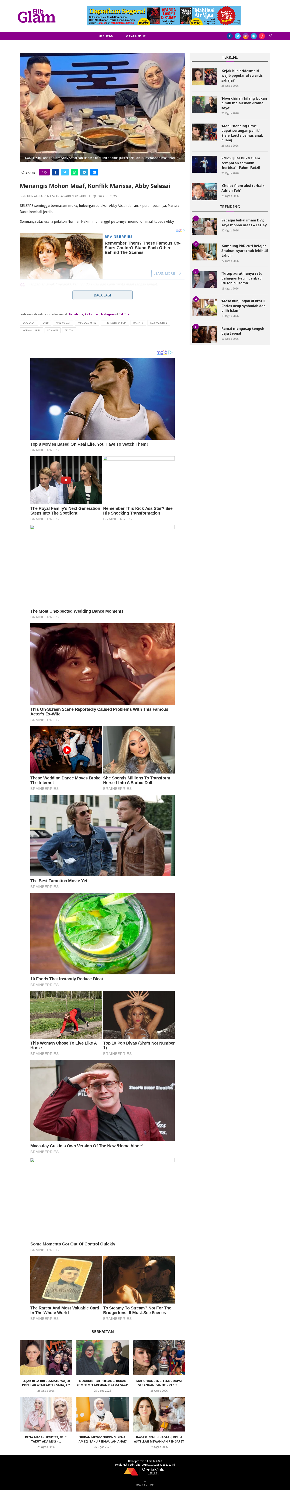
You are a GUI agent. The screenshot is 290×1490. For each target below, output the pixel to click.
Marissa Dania (158, 323)
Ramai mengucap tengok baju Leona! (242, 330)
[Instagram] (246, 36)
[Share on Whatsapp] (74, 172)
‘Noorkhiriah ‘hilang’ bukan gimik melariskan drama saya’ (102, 1383)
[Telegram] (254, 36)
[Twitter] (238, 36)
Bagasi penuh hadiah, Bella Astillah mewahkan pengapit (159, 1439)
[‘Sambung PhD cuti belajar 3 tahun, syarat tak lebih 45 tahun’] (204, 251)
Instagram (108, 314)
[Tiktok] (262, 36)
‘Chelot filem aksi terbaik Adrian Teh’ (243, 188)
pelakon (52, 330)
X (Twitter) (92, 314)
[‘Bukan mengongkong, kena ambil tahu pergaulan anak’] (102, 1414)
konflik (138, 323)
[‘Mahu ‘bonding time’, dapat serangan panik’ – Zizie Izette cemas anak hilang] (159, 1357)
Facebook (76, 314)
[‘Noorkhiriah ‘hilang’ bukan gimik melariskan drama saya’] (102, 1357)
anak (45, 323)
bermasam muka (87, 323)
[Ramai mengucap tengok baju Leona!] (204, 334)
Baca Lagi (102, 295)
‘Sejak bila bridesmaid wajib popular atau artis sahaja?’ (46, 1383)
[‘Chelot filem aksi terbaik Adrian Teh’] (204, 191)
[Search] (270, 36)
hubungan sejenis (115, 323)
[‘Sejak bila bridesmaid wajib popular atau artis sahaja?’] (46, 1357)
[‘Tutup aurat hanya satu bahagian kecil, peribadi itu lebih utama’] (204, 279)
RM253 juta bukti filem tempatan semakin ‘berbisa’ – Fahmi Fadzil (240, 163)
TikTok (124, 314)
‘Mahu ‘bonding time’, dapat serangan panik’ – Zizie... (159, 1383)
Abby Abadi (29, 323)
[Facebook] (230, 36)
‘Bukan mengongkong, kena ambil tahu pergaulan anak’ (103, 1439)
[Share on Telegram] (84, 172)
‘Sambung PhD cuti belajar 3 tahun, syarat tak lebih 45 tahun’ (244, 250)
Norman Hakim (31, 330)
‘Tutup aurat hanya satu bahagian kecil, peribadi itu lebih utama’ (242, 278)
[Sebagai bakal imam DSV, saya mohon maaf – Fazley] (204, 226)
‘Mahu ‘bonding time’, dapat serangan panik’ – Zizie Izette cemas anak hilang (242, 133)
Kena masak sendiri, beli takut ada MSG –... (46, 1439)
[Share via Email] (94, 172)
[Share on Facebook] (55, 172)
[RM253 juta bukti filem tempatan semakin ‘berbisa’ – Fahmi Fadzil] (204, 164)
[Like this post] (45, 172)
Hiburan (106, 36)
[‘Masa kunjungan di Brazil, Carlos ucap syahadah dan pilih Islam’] (204, 307)
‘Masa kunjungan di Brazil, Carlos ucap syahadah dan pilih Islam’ (243, 306)
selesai (69, 330)
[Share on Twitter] (65, 172)
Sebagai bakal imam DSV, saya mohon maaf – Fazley (244, 222)
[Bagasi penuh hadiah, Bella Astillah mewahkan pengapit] (159, 1414)
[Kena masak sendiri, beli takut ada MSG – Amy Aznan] (46, 1414)
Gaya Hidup (136, 36)
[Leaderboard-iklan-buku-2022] (164, 8)
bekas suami (63, 323)
